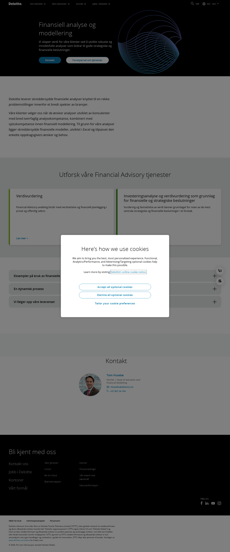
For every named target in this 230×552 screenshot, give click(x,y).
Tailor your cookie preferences (115, 303)
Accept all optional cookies (115, 287)
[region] (115, 276)
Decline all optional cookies (115, 295)
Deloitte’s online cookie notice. (128, 272)
